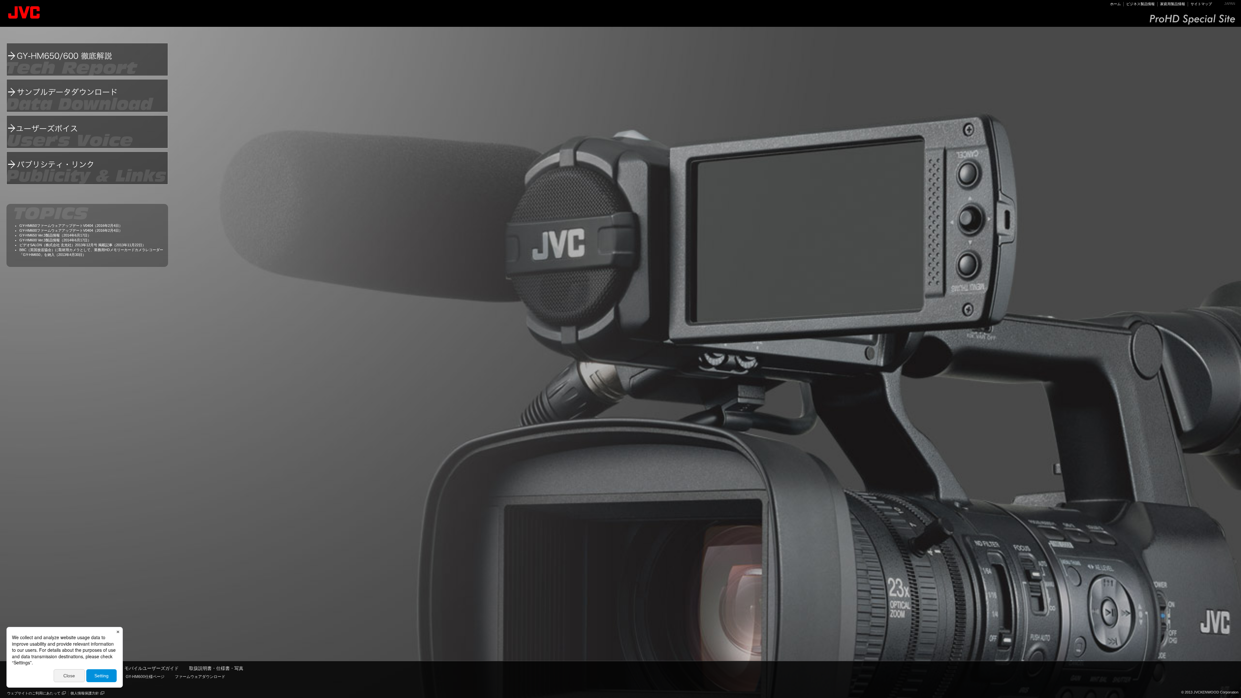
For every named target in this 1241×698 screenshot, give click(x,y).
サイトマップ (1201, 4)
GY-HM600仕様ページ (145, 676)
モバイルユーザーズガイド (151, 668)
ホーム (1115, 4)
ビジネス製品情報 (1140, 4)
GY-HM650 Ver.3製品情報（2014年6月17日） (55, 235)
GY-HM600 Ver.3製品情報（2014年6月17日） (55, 240)
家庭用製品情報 (1172, 4)
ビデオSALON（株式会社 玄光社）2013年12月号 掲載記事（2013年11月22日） (82, 245)
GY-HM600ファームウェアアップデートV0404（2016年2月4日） (70, 230)
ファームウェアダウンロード (200, 676)
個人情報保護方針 (84, 693)
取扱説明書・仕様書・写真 (216, 668)
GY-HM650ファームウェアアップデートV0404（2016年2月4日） (70, 225)
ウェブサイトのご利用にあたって (33, 693)
